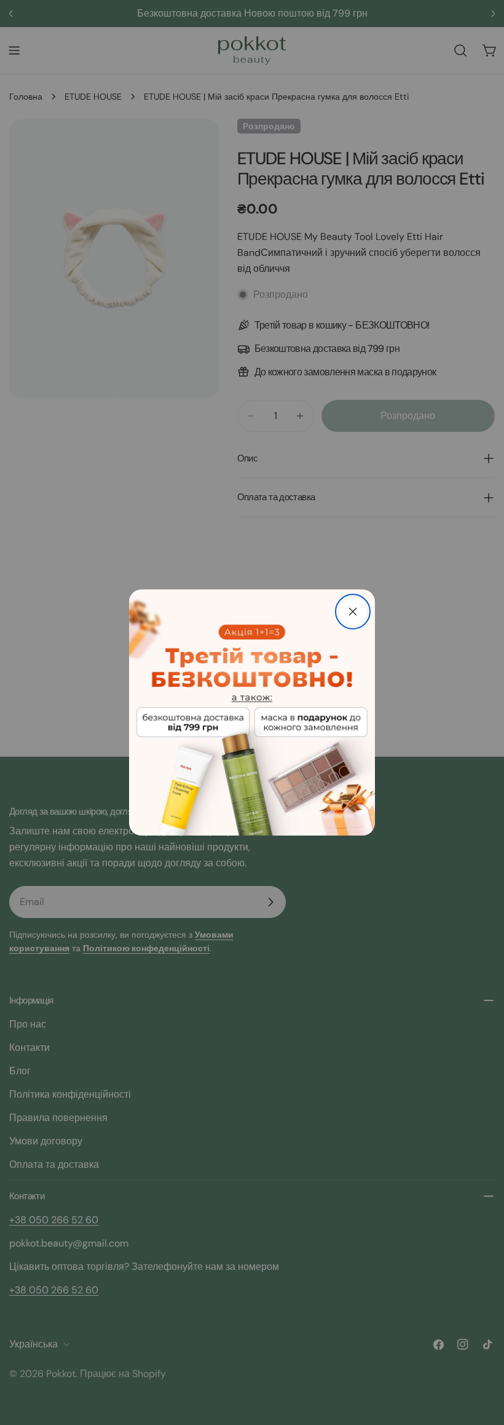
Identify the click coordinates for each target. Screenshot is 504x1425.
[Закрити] (353, 611)
